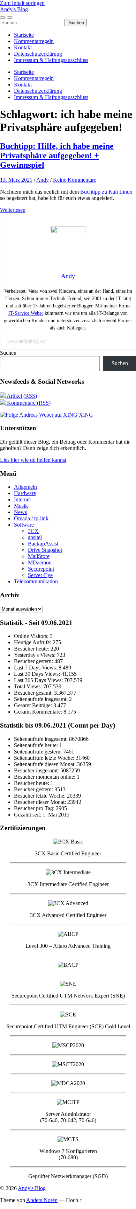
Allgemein (25, 487)
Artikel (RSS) (21, 396)
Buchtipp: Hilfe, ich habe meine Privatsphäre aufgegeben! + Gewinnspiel (57, 155)
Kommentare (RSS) (28, 403)
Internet (22, 499)
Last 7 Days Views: (36, 667)
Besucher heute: (32, 649)
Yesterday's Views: (35, 655)
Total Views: (28, 686)
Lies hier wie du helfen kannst (33, 460)
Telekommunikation (36, 581)
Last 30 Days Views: (37, 674)
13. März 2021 (16, 180)
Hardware (25, 493)
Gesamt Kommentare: (38, 712)
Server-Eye (40, 575)
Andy (42, 180)
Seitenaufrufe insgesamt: (41, 699)
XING (85, 415)
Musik (21, 506)
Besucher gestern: (34, 661)
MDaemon (40, 562)
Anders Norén (42, 1200)
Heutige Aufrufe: (33, 642)
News (20, 512)
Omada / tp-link (31, 518)
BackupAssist (43, 544)
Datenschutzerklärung (38, 54)
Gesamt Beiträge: (33, 705)
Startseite (24, 35)
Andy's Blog (14, 9)
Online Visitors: (32, 636)
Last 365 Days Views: (39, 680)
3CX (33, 531)
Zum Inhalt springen (22, 3)
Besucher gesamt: (34, 693)
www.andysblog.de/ (26, 341)
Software (24, 525)
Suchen (8, 353)
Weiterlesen (12, 210)
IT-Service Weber (25, 313)
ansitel (35, 537)
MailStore (39, 556)
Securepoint (41, 569)
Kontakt (23, 47)
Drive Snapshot (45, 550)
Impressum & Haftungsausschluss (51, 60)
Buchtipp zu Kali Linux (106, 192)
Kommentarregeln (34, 41)
